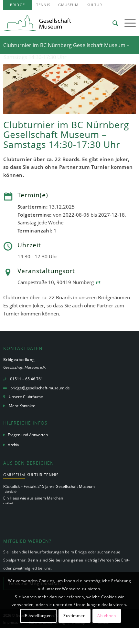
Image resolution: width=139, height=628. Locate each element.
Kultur (94, 4)
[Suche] (112, 23)
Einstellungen (38, 615)
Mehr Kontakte (22, 405)
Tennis (43, 4)
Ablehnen (106, 615)
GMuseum (68, 4)
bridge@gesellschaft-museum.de (40, 388)
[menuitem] (17, 5)
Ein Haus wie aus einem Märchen (33, 498)
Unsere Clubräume (26, 396)
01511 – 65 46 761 (26, 379)
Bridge (17, 4)
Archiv (13, 445)
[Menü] (127, 23)
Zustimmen (74, 615)
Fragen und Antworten (28, 435)
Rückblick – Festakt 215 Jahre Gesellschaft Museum (49, 486)
